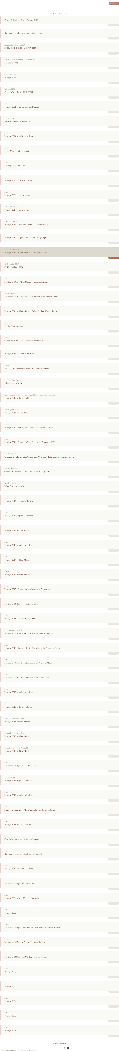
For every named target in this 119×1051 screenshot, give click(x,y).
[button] (64, 1048)
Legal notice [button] (59, 1048)
